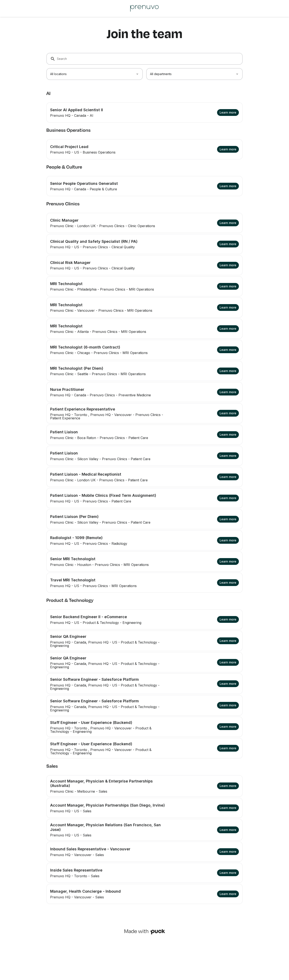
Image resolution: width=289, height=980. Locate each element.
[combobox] (94, 74)
